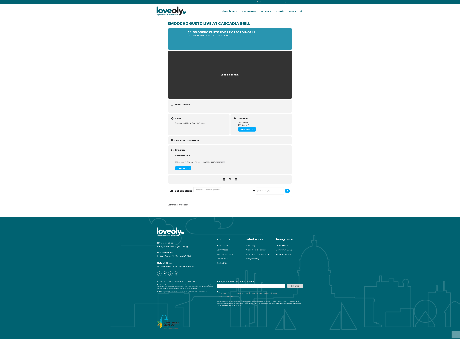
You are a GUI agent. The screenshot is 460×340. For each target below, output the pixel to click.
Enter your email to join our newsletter (236, 281)
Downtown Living (284, 250)
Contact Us (222, 263)
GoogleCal (193, 140)
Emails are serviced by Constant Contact (231, 305)
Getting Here (282, 245)
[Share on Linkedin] (236, 179)
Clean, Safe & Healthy (256, 250)
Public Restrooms (284, 254)
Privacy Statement (190, 292)
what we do (255, 239)
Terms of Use (203, 292)
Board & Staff (222, 245)
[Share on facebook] (224, 179)
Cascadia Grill (182, 155)
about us (223, 239)
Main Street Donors (225, 254)
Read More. (221, 162)
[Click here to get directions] (287, 191)
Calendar (179, 140)
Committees (222, 250)
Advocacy (250, 245)
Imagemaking (252, 258)
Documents (222, 258)
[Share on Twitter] (230, 179)
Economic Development (257, 254)
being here (284, 239)
